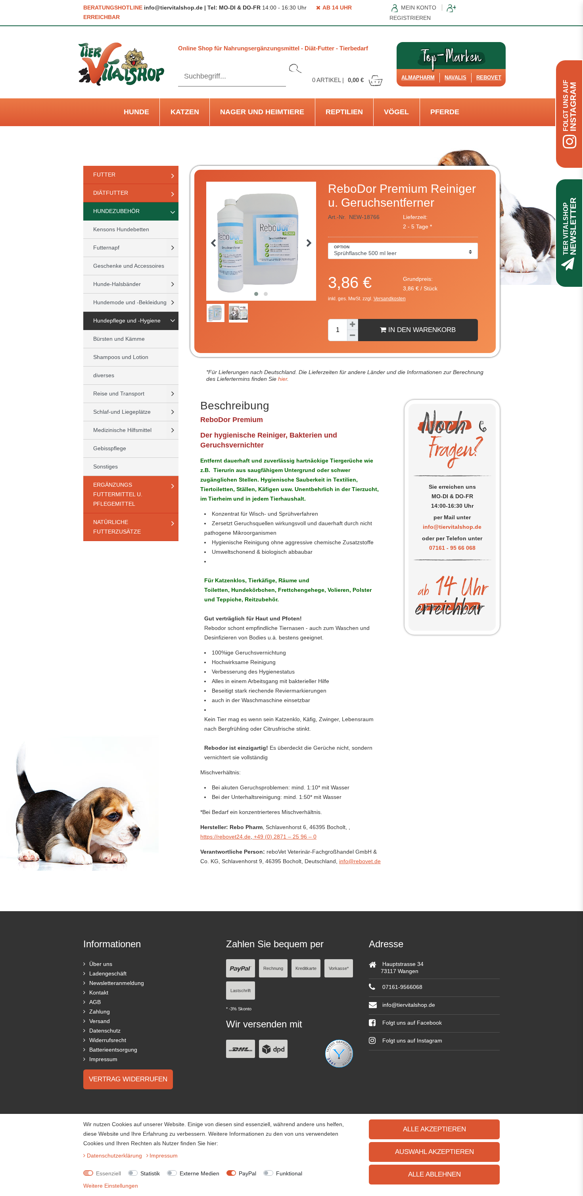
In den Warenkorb (421, 330)
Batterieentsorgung (113, 1049)
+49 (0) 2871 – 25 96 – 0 (284, 836)
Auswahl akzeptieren (434, 1152)
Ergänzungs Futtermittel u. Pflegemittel (117, 494)
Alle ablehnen (434, 1174)
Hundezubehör (116, 211)
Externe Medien (199, 1173)
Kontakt (98, 992)
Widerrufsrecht (107, 1040)
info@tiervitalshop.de (452, 527)
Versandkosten (390, 298)
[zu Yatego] (339, 1052)
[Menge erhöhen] (352, 324)
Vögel (396, 112)
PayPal (247, 1173)
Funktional (289, 1173)
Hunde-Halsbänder (117, 284)
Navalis (455, 78)
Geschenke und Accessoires (128, 266)
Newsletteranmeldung (116, 983)
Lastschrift (240, 990)
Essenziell (108, 1173)
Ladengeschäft (108, 973)
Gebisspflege (109, 448)
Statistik (150, 1173)
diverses (103, 375)
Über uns (100, 964)
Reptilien (344, 112)
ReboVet (488, 78)
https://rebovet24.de (225, 836)
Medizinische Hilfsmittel (122, 430)
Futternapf (106, 247)
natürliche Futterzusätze (117, 527)
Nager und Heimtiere (262, 112)
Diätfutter (110, 193)
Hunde (136, 112)
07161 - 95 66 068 (452, 548)
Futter (104, 174)
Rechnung (273, 968)
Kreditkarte (305, 968)
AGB (95, 1002)
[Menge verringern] (352, 335)
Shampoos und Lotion (120, 357)
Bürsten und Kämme (119, 339)
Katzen (185, 112)
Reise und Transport (118, 393)
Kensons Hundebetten (121, 229)
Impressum (103, 1059)
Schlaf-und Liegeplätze (122, 412)
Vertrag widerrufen (128, 1079)
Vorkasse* (339, 968)
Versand (99, 1021)
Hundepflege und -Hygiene (127, 320)
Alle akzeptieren (434, 1129)
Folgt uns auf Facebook (411, 1022)
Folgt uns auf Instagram (411, 1040)
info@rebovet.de (360, 861)
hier (281, 379)
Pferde (444, 112)
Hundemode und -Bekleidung (130, 302)
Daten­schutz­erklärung (115, 1155)
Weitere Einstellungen (110, 1186)
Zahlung (99, 1011)
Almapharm (418, 78)
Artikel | (338, 80)
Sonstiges (105, 466)
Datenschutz (105, 1030)
